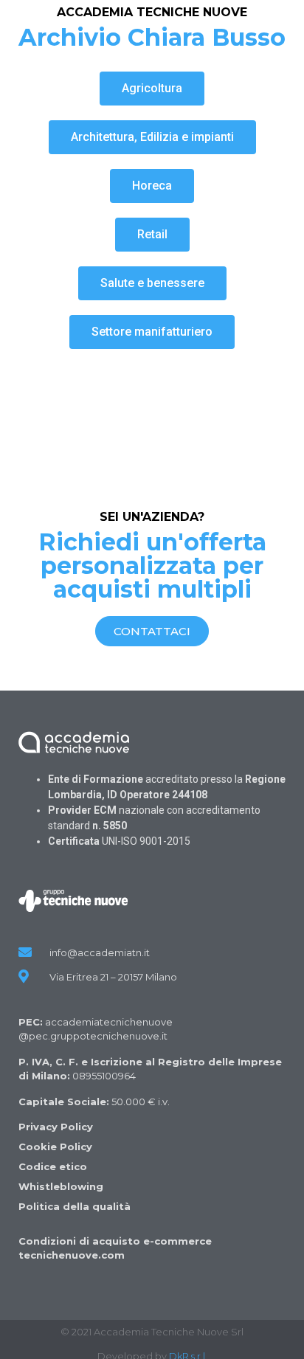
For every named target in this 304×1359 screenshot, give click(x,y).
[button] (152, 89)
